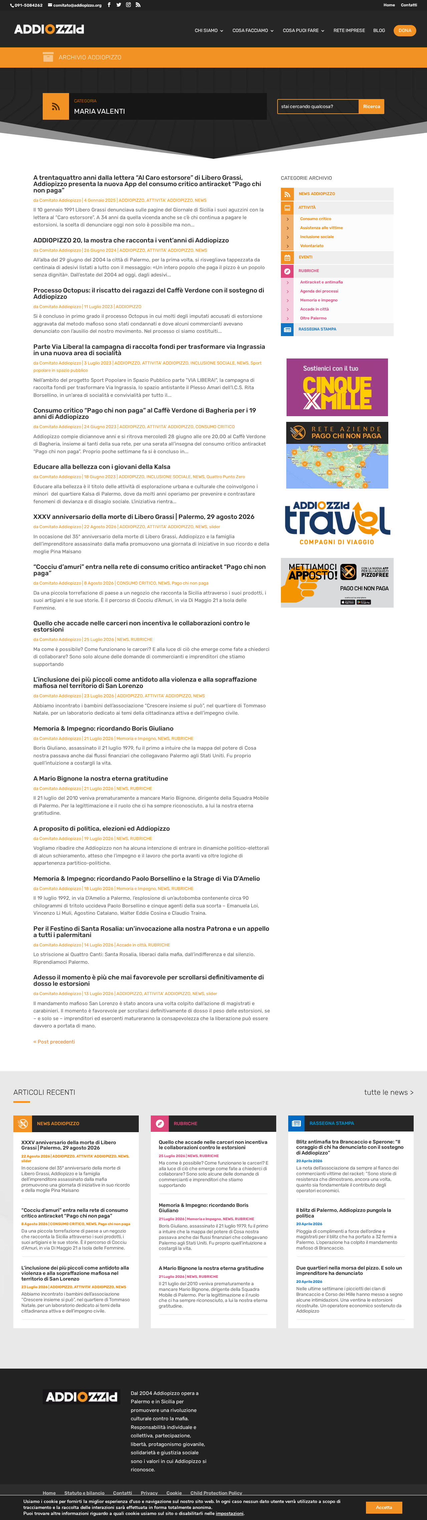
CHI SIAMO (206, 30)
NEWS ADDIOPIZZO (317, 193)
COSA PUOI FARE (301, 30)
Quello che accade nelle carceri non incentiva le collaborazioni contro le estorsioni (141, 626)
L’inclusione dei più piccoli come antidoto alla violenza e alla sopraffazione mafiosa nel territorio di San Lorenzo (145, 683)
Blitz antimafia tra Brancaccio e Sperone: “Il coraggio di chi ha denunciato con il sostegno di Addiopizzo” (350, 1147)
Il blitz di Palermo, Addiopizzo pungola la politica (343, 1213)
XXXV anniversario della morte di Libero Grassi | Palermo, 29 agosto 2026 (144, 517)
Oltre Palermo (313, 318)
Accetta (384, 1507)
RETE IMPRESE (349, 30)
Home (389, 5)
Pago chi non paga (190, 583)
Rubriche (309, 270)
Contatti (409, 5)
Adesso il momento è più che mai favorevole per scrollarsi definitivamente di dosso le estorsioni (148, 980)
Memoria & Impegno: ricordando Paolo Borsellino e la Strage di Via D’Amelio (146, 878)
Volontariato (312, 245)
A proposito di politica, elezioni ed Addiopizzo (101, 828)
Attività (307, 207)
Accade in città (131, 944)
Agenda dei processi (319, 291)
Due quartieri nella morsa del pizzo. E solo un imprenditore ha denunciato (349, 1271)
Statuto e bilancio (84, 1493)
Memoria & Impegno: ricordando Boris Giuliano (103, 728)
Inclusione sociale (317, 236)
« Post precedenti (54, 1042)
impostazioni (230, 1514)
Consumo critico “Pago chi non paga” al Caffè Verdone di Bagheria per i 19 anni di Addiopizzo (144, 414)
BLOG (379, 30)
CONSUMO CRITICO (215, 426)
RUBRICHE (142, 639)
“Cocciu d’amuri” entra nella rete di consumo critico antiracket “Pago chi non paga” (149, 570)
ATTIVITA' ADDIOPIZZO (169, 200)
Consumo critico (315, 218)
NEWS (200, 200)
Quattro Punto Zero (225, 476)
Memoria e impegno (319, 300)
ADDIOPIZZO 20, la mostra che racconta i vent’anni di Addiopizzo (131, 240)
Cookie (174, 1493)
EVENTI (306, 257)
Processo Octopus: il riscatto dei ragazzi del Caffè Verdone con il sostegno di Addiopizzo (148, 293)
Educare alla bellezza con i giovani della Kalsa (101, 467)
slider (214, 526)
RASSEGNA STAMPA (332, 1123)
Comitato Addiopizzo (60, 200)
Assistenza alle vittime (321, 227)
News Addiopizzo (58, 1123)
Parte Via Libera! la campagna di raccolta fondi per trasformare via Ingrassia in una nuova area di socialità (149, 350)
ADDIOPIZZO (131, 200)
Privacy (149, 1493)
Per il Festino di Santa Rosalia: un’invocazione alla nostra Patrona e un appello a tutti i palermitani (151, 932)
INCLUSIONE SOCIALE (212, 362)
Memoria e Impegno (136, 738)
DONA (405, 30)
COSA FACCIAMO (250, 30)
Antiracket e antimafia (321, 282)
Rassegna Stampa (317, 329)
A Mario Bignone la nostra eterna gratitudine (100, 778)
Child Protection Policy (216, 1493)
